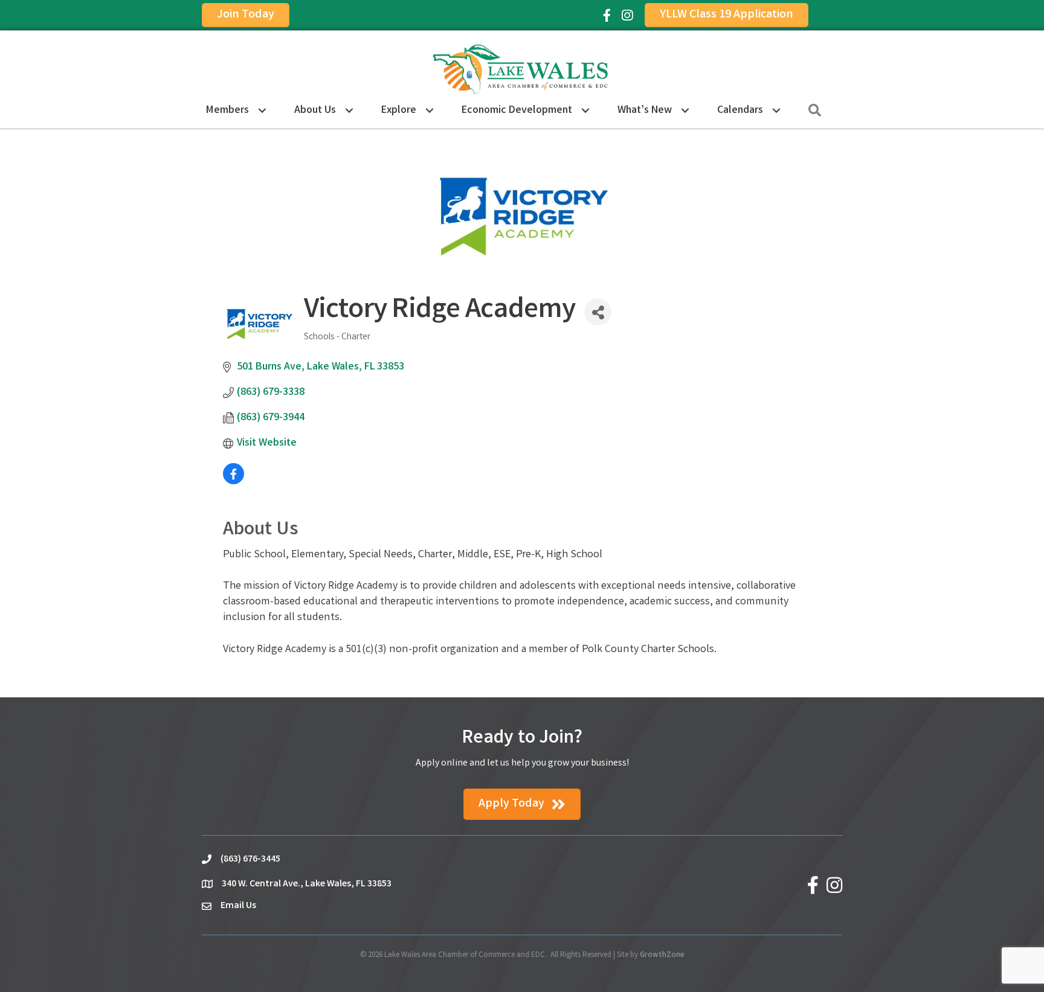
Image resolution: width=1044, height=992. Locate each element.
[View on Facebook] (233, 482)
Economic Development (517, 110)
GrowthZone (662, 955)
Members (227, 110)
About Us (315, 110)
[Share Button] (597, 311)
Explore (398, 110)
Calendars (740, 110)
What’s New (644, 110)
